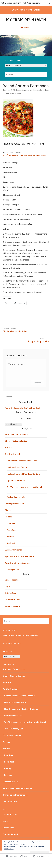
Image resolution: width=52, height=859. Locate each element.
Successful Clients (13, 549)
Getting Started (12, 454)
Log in (7, 586)
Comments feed (12, 599)
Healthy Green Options (17, 467)
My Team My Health (26, 19)
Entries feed (10, 593)
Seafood (6, 93)
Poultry (10, 536)
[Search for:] (26, 74)
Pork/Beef (11, 530)
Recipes (46, 90)
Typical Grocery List (16, 497)
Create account (12, 579)
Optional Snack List (16, 480)
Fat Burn (9, 447)
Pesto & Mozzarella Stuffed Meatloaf (22, 408)
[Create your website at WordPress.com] (26, 3)
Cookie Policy (9, 849)
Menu (27, 27)
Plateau (8, 510)
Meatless (11, 523)
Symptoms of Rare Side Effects (19, 556)
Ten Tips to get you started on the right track (25, 722)
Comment (37, 383)
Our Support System (14, 503)
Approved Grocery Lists (16, 434)
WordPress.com (12, 606)
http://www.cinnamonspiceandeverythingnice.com (24, 155)
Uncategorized (15, 93)
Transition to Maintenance (17, 563)
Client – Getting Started (16, 441)
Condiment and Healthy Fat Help (22, 460)
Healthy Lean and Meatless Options (23, 474)
